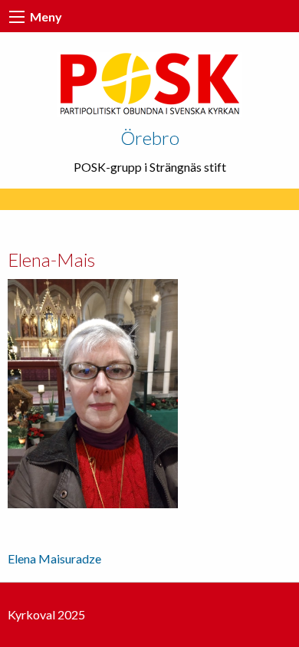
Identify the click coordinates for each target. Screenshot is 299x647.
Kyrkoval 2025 (46, 614)
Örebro (149, 137)
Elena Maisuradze (54, 558)
